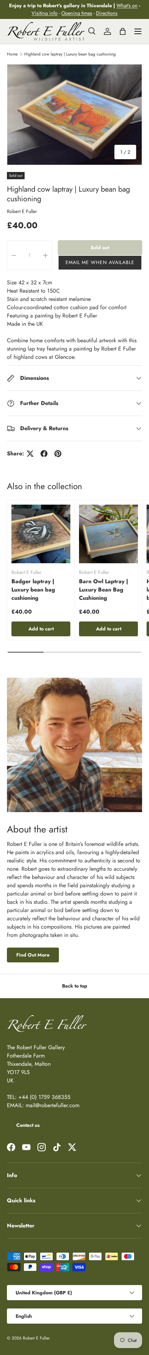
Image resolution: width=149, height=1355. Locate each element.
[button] (100, 262)
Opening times (76, 13)
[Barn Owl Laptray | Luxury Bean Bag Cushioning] (108, 534)
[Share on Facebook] (44, 454)
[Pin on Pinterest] (58, 454)
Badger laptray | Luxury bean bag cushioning (33, 589)
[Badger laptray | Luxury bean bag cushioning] (40, 534)
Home (12, 54)
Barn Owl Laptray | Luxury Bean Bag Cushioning (103, 589)
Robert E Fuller (22, 211)
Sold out (99, 247)
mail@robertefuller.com (52, 1105)
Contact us (28, 1125)
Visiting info (45, 13)
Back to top (74, 985)
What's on (127, 5)
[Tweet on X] (30, 454)
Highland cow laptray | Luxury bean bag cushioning (70, 54)
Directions (106, 13)
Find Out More (33, 954)
